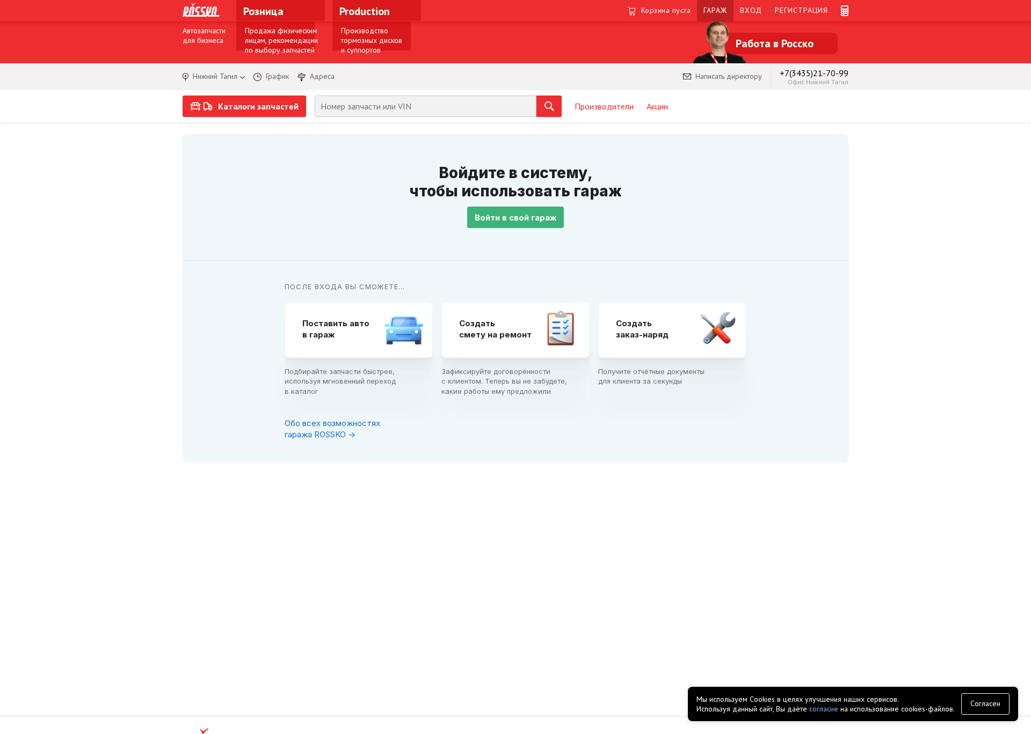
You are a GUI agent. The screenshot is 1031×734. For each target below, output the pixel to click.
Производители (604, 106)
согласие (823, 709)
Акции (657, 106)
